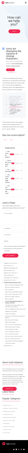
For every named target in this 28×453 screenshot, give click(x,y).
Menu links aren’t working (11, 320)
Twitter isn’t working (10, 314)
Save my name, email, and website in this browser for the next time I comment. (14, 248)
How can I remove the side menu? (8, 189)
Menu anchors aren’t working (12, 327)
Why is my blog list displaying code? (14, 285)
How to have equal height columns (7, 178)
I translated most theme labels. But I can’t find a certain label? (14, 306)
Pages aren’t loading (10, 322)
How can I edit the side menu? (13, 338)
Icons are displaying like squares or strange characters (14, 302)
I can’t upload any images (11, 329)
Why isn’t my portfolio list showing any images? (15, 316)
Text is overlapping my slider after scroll (15, 309)
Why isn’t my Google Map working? (14, 292)
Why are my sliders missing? (12, 287)
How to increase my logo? (12, 334)
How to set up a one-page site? (13, 324)
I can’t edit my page (10, 343)
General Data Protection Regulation (14, 341)
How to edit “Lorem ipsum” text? (13, 294)
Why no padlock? (9, 289)
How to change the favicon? (12, 331)
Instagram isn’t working (11, 311)
